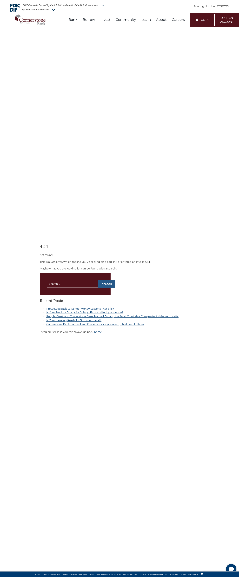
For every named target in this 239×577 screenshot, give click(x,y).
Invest (105, 20)
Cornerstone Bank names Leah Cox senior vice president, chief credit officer (95, 324)
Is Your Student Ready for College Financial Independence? (84, 312)
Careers (178, 20)
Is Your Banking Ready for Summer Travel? (73, 320)
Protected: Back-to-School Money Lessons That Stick (80, 308)
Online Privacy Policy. (189, 574)
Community (126, 20)
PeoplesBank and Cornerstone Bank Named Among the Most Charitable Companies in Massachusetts (112, 316)
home (98, 332)
